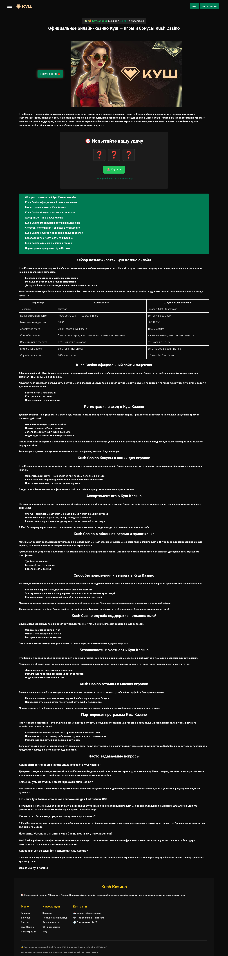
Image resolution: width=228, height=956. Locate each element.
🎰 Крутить (114, 169)
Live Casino (27, 927)
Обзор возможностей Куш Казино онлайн (50, 197)
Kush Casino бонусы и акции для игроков (50, 212)
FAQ (44, 931)
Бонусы (25, 917)
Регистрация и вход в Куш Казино (45, 207)
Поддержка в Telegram (90, 917)
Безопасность (50, 922)
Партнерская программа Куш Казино (47, 248)
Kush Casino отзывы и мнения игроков (48, 243)
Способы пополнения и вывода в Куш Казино (52, 227)
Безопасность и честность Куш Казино (49, 237)
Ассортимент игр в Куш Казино (44, 217)
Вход (194, 6)
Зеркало (47, 913)
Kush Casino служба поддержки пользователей (54, 232)
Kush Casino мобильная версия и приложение (52, 222)
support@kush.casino (89, 913)
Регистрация (209, 6)
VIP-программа (51, 927)
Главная (25, 913)
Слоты (25, 922)
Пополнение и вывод (54, 917)
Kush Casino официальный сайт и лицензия (51, 202)
